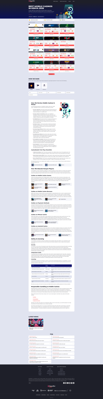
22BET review (36, 46)
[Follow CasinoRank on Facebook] (64, 383)
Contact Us (61, 370)
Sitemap (40, 374)
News (73, 1)
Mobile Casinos (55, 1)
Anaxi (50, 374)
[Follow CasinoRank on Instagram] (66, 383)
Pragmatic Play (50, 370)
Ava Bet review (67, 34)
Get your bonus (36, 33)
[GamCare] (43, 390)
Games (40, 370)
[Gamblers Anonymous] (37, 390)
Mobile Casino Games (63, 1)
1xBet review (51, 34)
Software (40, 371)
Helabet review (51, 58)
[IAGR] (33, 390)
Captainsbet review (51, 46)
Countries (39, 373)
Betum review (36, 58)
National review (67, 58)
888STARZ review (51, 70)
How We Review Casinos (61, 373)
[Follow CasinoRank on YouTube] (70, 383)
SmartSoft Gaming (50, 371)
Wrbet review (67, 46)
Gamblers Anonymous (36, 300)
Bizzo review (67, 70)
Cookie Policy (51, 397)
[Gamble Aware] (61, 390)
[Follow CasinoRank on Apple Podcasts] (73, 383)
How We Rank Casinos (61, 371)
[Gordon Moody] (50, 390)
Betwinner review (36, 70)
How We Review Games (61, 374)
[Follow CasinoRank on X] (68, 383)
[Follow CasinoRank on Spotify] (71, 383)
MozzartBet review (36, 34)
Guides (70, 1)
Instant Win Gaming (50, 373)
